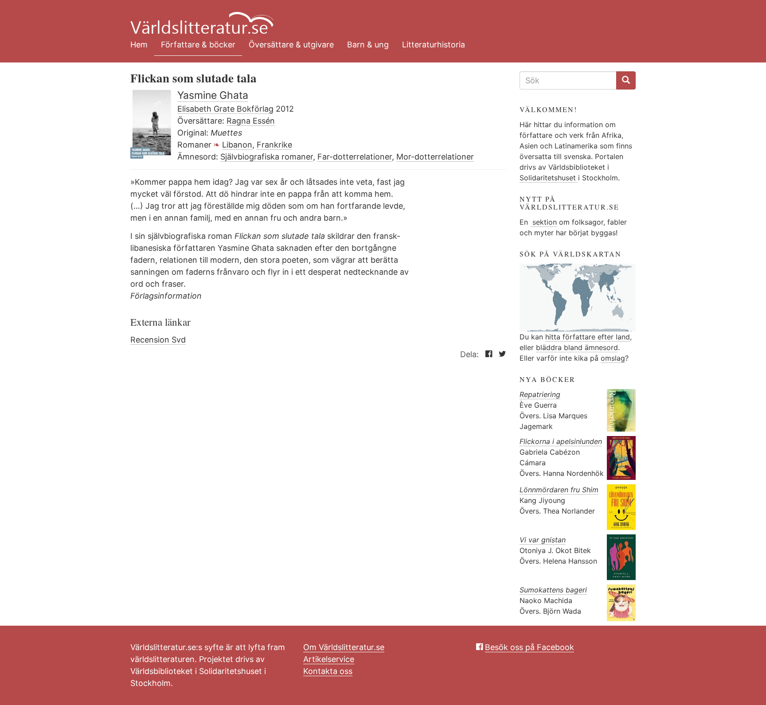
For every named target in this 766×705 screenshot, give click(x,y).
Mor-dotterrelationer (435, 156)
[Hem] (376, 18)
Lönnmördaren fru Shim (559, 489)
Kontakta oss (327, 671)
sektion (543, 222)
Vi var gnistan (543, 539)
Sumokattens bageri (553, 589)
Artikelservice (328, 659)
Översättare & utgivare (291, 44)
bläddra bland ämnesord (577, 347)
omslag (613, 358)
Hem (139, 44)
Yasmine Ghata (212, 95)
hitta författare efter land (587, 336)
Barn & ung (368, 44)
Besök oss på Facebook (529, 647)
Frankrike (274, 144)
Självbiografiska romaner (266, 156)
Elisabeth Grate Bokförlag (225, 108)
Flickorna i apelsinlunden (561, 441)
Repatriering (540, 394)
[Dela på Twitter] (500, 354)
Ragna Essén (251, 120)
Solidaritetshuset (549, 177)
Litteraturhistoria (433, 44)
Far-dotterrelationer (354, 156)
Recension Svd (158, 339)
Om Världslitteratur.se (343, 647)
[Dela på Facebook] (486, 354)
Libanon (237, 144)
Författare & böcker (198, 44)
